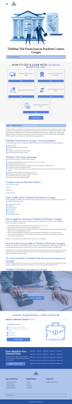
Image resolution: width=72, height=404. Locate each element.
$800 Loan (46, 354)
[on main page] (14, 4)
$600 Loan (32, 354)
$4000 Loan (53, 357)
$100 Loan (32, 351)
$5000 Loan (59, 357)
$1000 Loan (59, 354)
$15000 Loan (33, 363)
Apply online (36, 298)
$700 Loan (39, 354)
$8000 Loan (46, 360)
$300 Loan (45, 351)
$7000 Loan (39, 360)
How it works (29, 385)
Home (8, 125)
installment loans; (12, 207)
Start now (36, 118)
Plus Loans (8, 187)
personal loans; (12, 212)
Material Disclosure (11, 395)
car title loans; (11, 211)
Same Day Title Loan (10, 384)
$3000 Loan (46, 357)
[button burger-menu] (7, 4)
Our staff (28, 384)
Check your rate (15, 364)
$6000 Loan (33, 360)
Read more (18, 339)
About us (29, 382)
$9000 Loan (53, 360)
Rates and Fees (29, 387)
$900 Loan (52, 354)
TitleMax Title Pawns (17, 125)
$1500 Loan (32, 357)
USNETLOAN (9, 190)
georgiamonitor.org (34, 401)
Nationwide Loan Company (12, 184)
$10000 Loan (60, 360)
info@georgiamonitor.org (51, 382)
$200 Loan (39, 351)
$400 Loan (52, 351)
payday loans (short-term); (14, 204)
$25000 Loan (46, 363)
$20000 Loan (40, 363)
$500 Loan (59, 351)
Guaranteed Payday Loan (11, 382)
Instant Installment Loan (11, 387)
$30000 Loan (53, 363)
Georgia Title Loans (10, 193)
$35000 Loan (60, 363)
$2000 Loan (39, 357)
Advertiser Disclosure (14, 57)
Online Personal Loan (10, 385)
